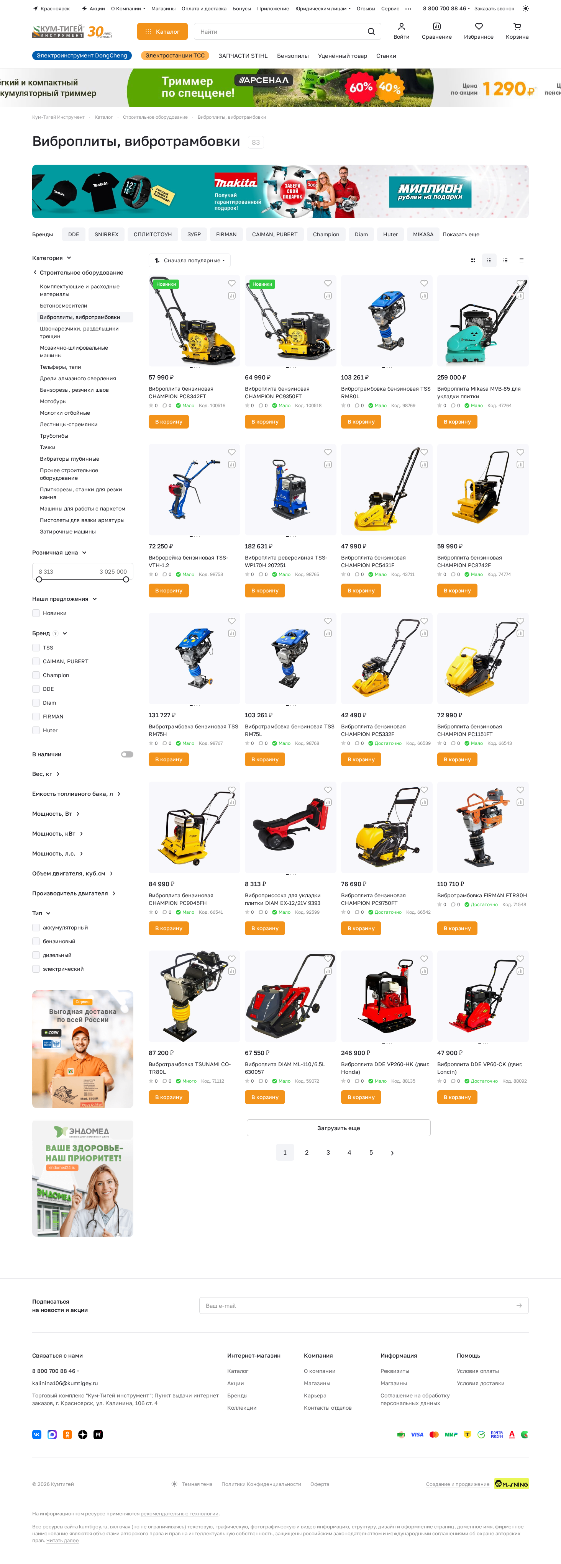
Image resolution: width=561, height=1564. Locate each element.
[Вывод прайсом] (521, 260)
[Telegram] (52, 1434)
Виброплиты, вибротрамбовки (80, 317)
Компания (318, 1355)
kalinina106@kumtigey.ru (65, 1383)
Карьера (315, 1395)
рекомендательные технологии (179, 1513)
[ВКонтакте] (36, 1434)
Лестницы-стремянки (69, 424)
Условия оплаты (478, 1371)
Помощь (468, 1355)
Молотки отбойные (65, 412)
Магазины (317, 1383)
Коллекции (242, 1407)
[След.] (392, 1152)
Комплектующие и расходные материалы (80, 290)
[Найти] (371, 31)
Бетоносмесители (63, 305)
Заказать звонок (494, 8)
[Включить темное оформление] (526, 8)
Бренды (237, 1395)
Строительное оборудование (81, 272)
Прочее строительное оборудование (69, 474)
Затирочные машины (68, 531)
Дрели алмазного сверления (78, 378)
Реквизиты (395, 1371)
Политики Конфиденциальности (261, 1484)
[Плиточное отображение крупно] (473, 260)
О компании (320, 1371)
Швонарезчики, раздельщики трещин (79, 332)
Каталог (237, 1371)
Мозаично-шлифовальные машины (74, 351)
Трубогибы (54, 435)
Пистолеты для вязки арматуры (82, 520)
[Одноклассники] (67, 1434)
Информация (399, 1355)
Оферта (319, 1484)
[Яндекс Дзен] (82, 1434)
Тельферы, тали (60, 366)
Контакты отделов (328, 1407)
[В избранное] (232, 283)
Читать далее (62, 1540)
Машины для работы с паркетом (82, 508)
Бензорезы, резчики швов (74, 389)
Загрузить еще (338, 1127)
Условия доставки (481, 1383)
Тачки (48, 447)
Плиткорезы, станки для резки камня (81, 493)
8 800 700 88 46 (444, 8)
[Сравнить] (232, 295)
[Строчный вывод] (505, 260)
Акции (235, 1383)
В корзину (168, 421)
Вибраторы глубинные (69, 458)
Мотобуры (53, 401)
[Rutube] (98, 1434)
